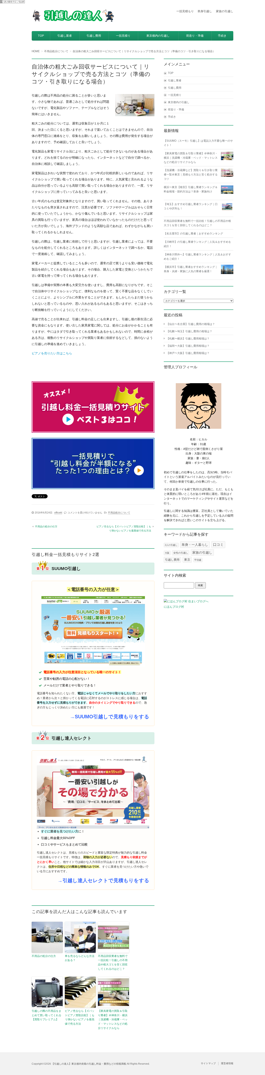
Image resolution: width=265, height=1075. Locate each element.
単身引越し (205, 11)
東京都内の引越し (158, 35)
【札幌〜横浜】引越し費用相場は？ (188, 338)
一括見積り (123, 35)
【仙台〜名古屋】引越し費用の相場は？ (190, 324)
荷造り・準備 (195, 35)
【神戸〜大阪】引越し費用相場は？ (188, 353)
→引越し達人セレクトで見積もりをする (103, 880)
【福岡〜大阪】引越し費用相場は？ (188, 345)
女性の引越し (180, 552)
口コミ (218, 544)
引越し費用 (94, 35)
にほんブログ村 (174, 606)
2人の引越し (171, 545)
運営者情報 (227, 1063)
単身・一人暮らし (195, 544)
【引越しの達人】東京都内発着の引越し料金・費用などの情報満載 (89, 1063)
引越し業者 (64, 35)
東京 (187, 559)
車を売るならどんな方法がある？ (79, 958)
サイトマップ (208, 1063)
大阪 (167, 553)
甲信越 (197, 560)
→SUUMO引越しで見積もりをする (109, 716)
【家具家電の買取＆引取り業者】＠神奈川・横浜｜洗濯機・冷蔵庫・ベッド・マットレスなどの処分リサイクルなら (113, 1019)
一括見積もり (185, 11)
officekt (58, 512)
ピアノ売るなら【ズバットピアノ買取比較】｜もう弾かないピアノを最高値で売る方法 (79, 1017)
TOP (41, 35)
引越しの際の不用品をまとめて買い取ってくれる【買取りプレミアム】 (46, 1015)
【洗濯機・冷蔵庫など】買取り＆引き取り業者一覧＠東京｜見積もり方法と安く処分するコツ (191, 174)
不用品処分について (119, 512)
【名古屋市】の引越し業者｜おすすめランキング (193, 233)
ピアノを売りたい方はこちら (52, 353)
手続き (222, 35)
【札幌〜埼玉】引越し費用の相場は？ (189, 331)
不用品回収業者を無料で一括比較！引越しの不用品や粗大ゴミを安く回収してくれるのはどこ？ (113, 962)
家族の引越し (224, 11)
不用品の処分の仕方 (46, 526)
